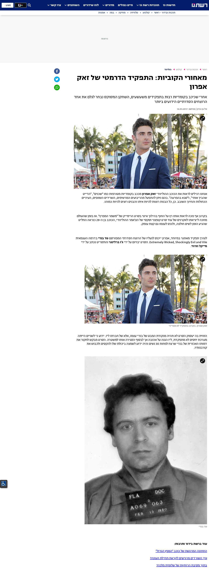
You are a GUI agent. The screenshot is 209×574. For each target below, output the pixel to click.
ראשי (204, 69)
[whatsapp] (57, 87)
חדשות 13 (169, 5)
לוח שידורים (91, 5)
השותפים (73, 5)
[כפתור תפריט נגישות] (3, 483)
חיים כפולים (125, 5)
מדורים (109, 5)
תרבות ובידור (192, 69)
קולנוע (179, 69)
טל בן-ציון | (201, 109)
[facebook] (57, 71)
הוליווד (167, 69)
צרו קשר (55, 5)
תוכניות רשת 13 (149, 5)
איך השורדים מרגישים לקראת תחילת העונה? (178, 558)
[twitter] (57, 79)
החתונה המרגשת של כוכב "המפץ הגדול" (181, 551)
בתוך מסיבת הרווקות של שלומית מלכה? (181, 565)
